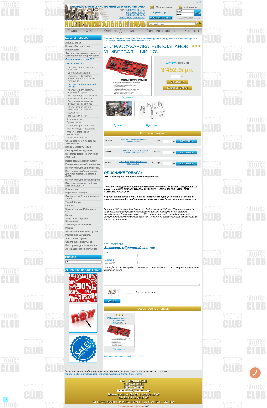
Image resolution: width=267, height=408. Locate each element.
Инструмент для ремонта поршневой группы (81, 91)
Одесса (138, 374)
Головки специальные (77, 137)
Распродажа (72, 50)
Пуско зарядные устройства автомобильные (81, 184)
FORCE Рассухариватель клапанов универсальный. (133, 163)
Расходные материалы (78, 235)
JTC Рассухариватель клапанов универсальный (119, 319)
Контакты (192, 31)
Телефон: (109, 260)
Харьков (115, 374)
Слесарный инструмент (78, 150)
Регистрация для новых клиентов (188, 18)
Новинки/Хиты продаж (78, 46)
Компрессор (72, 189)
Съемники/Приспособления (80, 125)
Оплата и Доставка (119, 31)
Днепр (124, 374)
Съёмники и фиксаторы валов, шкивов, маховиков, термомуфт (82, 78)
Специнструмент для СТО (79, 59)
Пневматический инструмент (81, 154)
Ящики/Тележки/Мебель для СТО (80, 210)
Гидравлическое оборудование (83, 164)
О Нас (90, 31)
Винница (81, 374)
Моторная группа (75, 63)
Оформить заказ (161, 18)
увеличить (129, 98)
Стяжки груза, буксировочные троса (82, 197)
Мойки (68, 215)
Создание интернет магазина (131, 406)
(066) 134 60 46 (133, 387)
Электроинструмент (76, 238)
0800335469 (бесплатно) (132, 17)
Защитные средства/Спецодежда (76, 219)
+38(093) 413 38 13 (135, 12)
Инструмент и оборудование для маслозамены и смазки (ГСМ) (81, 173)
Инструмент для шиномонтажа (82, 168)
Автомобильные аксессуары (81, 231)
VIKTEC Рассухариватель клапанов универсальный (133, 140)
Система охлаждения (79, 73)
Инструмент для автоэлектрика (82, 180)
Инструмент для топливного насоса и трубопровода (82, 96)
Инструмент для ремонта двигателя (81, 68)
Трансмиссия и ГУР (76, 116)
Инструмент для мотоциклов (81, 245)
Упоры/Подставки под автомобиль (77, 133)
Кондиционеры (74, 119)
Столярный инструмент (78, 242)
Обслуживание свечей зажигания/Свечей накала (81, 108)
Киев (131, 374)
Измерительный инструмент (81, 161)
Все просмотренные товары (117, 356)
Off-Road (70, 157)
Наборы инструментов (78, 147)
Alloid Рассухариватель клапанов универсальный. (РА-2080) (134, 152)
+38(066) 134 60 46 (135, 15)
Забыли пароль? (188, 17)
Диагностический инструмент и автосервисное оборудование (82, 54)
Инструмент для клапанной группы (82, 85)
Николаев (92, 374)
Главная (74, 31)
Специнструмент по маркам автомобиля (81, 142)
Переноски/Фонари (76, 192)
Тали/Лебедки (73, 202)
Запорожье (104, 374)
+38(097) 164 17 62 (135, 10)
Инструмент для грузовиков (80, 129)
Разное (69, 228)
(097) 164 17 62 (137, 381)
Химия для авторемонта (78, 224)
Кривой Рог (70, 374)
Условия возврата (161, 31)
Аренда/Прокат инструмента (81, 249)
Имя (106, 252)
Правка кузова (73, 122)
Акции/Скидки (73, 43)
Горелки (69, 205)
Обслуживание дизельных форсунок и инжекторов (81, 102)
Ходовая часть (74, 113)
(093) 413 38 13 (133, 384)
